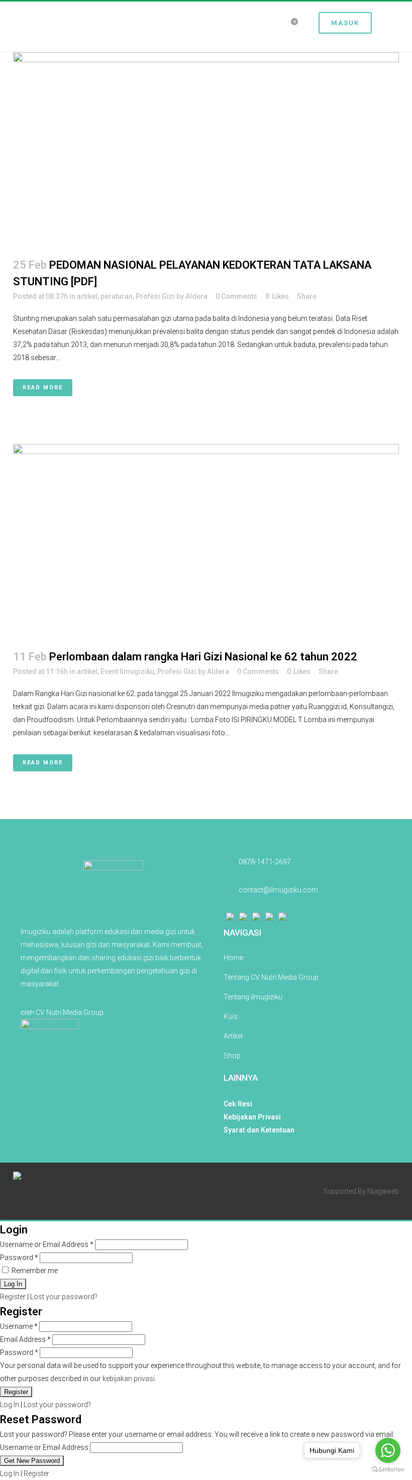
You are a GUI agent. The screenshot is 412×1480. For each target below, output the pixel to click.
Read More (43, 387)
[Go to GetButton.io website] (388, 1469)
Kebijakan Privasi (252, 1117)
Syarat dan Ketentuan (259, 1130)
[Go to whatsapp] (387, 1450)
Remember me (34, 1271)
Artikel (233, 1036)
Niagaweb (383, 1191)
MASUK (345, 23)
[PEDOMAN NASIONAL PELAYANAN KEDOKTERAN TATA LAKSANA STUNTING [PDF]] (206, 148)
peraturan (116, 296)
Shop (232, 1056)
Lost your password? (63, 1297)
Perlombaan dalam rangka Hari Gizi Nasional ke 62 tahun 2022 (203, 656)
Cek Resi (238, 1104)
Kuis (231, 1016)
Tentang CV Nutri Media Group (271, 977)
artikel (87, 296)
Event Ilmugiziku (127, 671)
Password (19, 1258)
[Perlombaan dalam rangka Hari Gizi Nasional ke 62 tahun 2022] (206, 540)
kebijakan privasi (128, 1379)
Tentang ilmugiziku (253, 997)
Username (19, 1326)
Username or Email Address (46, 1244)
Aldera (196, 296)
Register (13, 1297)
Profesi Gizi (155, 296)
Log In (9, 1405)
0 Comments (236, 296)
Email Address (25, 1339)
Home (233, 958)
